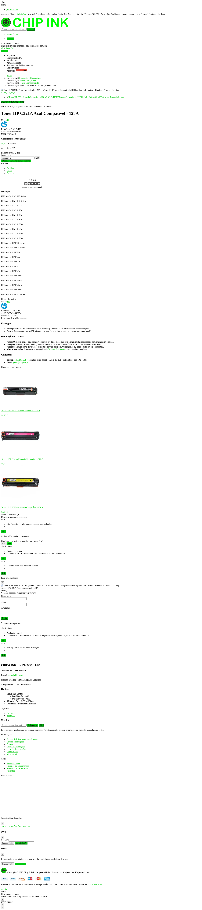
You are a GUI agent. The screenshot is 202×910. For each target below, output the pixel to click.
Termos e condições (15, 742)
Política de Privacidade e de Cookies (22, 739)
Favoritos (11, 771)
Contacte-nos (12, 751)
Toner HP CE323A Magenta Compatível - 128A (22, 459)
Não (3, 544)
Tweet (9, 170)
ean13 (3, 131)
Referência (5, 129)
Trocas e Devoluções (57, 349)
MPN (3, 134)
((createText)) (21, 843)
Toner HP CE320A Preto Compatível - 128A (20, 410)
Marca (4, 120)
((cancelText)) (7, 843)
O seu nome (7, 596)
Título (4, 602)
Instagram (11, 715)
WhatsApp (21, 14)
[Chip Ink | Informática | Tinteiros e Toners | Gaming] (34, 26)
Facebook (11, 713)
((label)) (4, 840)
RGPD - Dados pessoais (17, 768)
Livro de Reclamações (16, 749)
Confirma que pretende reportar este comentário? (22, 541)
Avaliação (6, 608)
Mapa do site (12, 754)
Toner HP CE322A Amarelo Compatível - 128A (22, 507)
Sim (9, 544)
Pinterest (10, 173)
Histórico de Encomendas (18, 766)
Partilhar (4, 163)
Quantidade (6, 155)
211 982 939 (21, 360)
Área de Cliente (13, 763)
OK (3, 531)
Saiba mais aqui (95, 884)
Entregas (10, 744)
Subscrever (32, 725)
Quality (4, 590)
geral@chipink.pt (20, 362)
